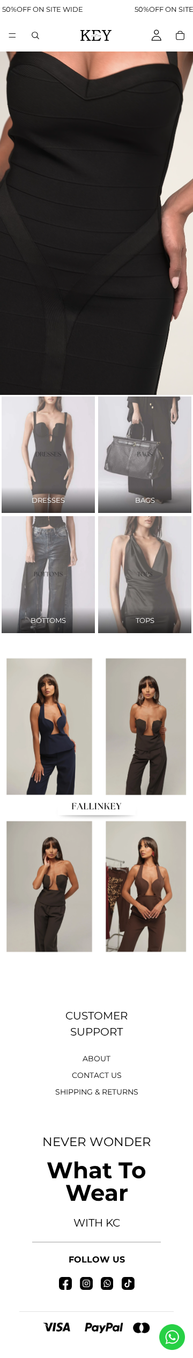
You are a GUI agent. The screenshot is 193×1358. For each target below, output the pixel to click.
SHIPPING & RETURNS (96, 1092)
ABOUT (96, 1058)
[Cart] (180, 35)
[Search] (35, 35)
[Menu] (12, 35)
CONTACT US (97, 1075)
